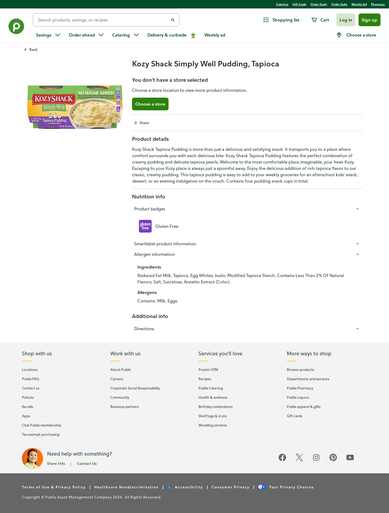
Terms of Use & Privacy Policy (54, 487)
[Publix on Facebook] (282, 460)
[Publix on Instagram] (316, 460)
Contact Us (87, 463)
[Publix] (16, 27)
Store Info (56, 463)
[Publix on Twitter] (299, 460)
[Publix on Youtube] (350, 460)
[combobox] (103, 20)
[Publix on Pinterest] (333, 460)
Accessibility (188, 487)
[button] (345, 19)
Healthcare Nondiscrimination (126, 487)
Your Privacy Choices (291, 487)
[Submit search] (173, 20)
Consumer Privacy (230, 487)
